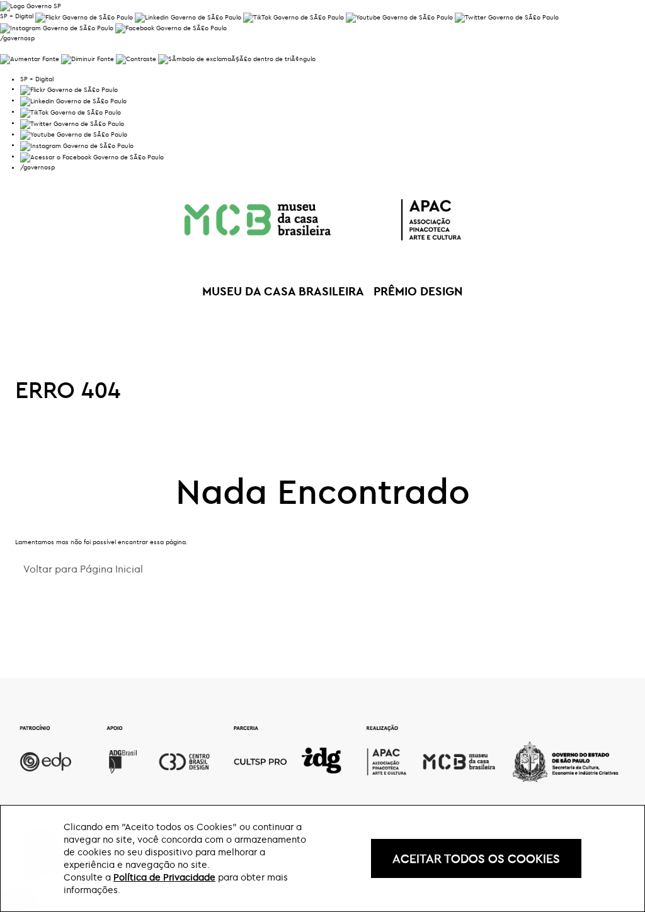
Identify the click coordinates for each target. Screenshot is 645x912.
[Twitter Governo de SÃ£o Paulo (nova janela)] (507, 16)
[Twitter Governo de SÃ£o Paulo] (72, 122)
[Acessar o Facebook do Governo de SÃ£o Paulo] (92, 156)
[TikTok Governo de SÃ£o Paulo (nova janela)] (293, 16)
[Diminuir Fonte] (87, 58)
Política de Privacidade (164, 877)
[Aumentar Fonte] (29, 58)
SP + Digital (16, 16)
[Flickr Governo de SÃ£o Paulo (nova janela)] (84, 16)
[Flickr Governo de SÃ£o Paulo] (69, 88)
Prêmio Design (418, 291)
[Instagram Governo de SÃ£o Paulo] (56, 27)
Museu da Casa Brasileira (283, 291)
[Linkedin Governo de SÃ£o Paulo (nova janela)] (188, 16)
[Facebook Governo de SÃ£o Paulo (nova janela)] (171, 27)
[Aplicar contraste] (136, 58)
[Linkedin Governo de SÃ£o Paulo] (73, 100)
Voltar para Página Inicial (83, 568)
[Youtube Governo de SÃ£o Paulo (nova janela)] (399, 16)
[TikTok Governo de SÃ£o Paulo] (70, 111)
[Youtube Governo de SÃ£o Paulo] (73, 134)
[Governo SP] (30, 5)
